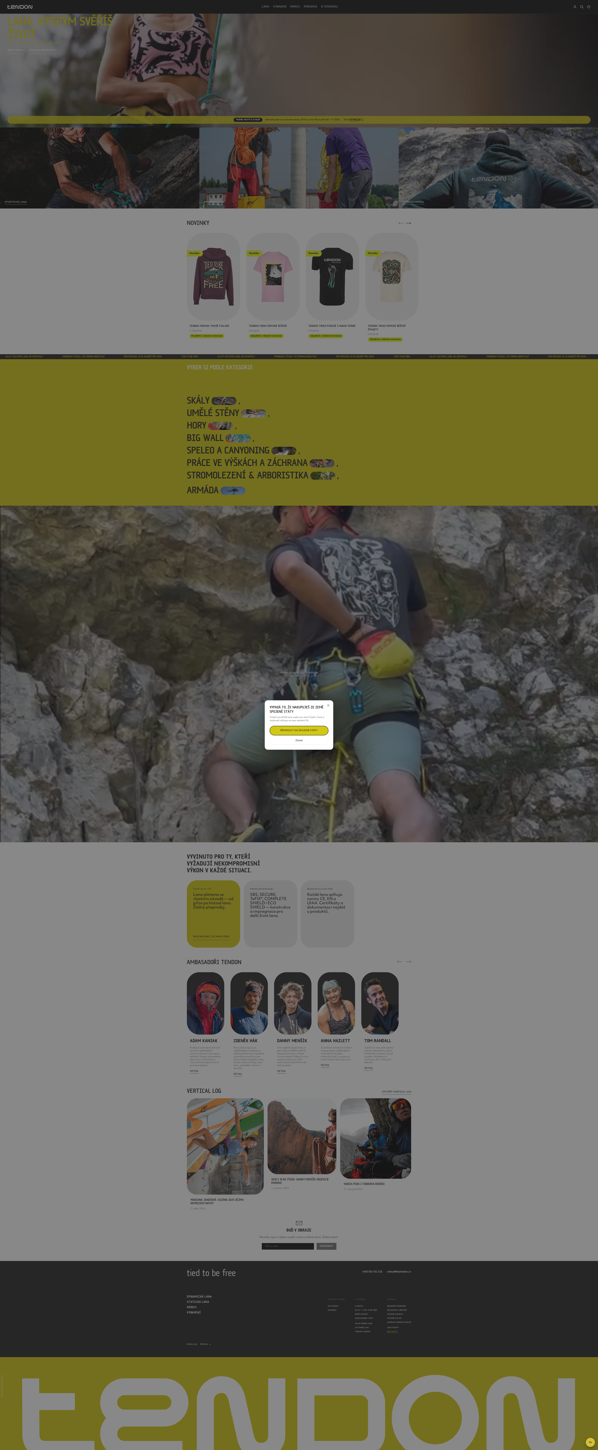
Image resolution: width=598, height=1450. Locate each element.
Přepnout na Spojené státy (299, 730)
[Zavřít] (328, 705)
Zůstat (299, 740)
